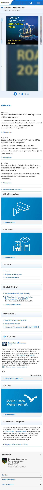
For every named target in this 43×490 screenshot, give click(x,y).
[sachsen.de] (5, 2)
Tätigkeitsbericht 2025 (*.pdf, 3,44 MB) (17, 293)
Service (4, 475)
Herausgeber (6, 454)
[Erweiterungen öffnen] (38, 2)
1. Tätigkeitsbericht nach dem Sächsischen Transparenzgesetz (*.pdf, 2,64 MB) (19, 298)
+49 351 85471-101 (19, 467)
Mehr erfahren (10, 222)
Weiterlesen (7, 132)
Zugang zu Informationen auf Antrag (16, 444)
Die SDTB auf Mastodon (14, 378)
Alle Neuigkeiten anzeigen (12, 189)
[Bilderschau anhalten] (15, 94)
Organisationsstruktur (12, 278)
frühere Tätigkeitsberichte (13, 304)
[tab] (21, 454)
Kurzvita (7, 271)
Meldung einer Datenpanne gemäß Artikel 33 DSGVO (22, 327)
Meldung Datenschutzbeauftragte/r (16, 320)
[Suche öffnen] (30, 2)
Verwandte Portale (8, 480)
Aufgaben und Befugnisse (13, 274)
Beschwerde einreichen (12, 323)
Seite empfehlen (8, 484)
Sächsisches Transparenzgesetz (16, 431)
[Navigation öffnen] (23, 2)
